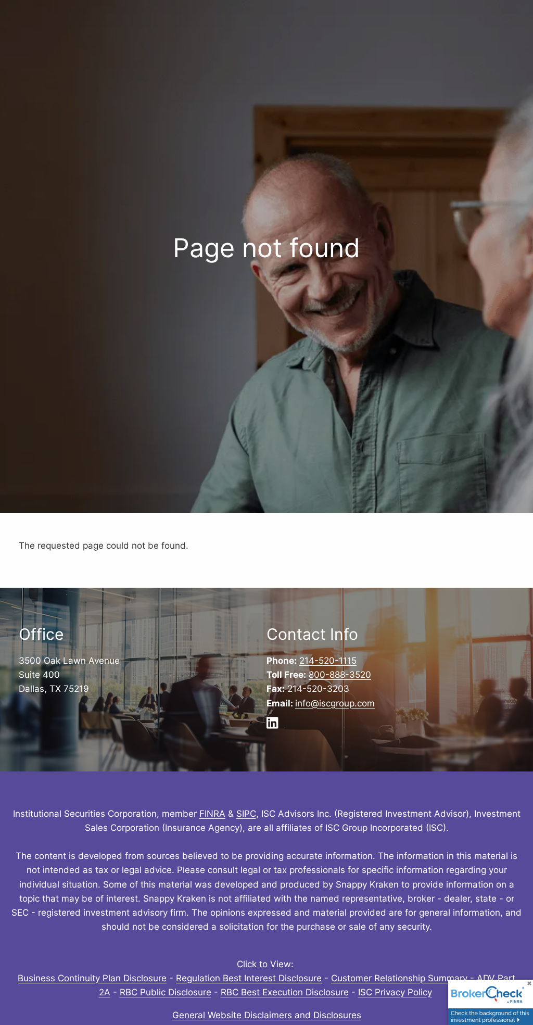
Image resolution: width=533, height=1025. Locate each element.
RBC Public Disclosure (165, 992)
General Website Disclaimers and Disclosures (266, 1015)
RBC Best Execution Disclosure (285, 992)
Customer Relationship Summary (399, 978)
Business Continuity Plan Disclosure (92, 978)
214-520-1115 (328, 660)
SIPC (246, 813)
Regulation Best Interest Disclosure (249, 978)
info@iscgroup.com (335, 703)
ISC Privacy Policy (395, 992)
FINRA (212, 813)
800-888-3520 (340, 674)
